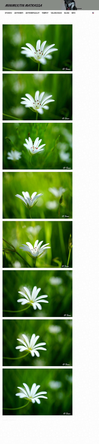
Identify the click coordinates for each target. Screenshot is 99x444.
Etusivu (8, 13)
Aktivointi (18, 13)
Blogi (66, 13)
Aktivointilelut (32, 13)
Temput (45, 13)
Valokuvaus (56, 13)
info (73, 13)
